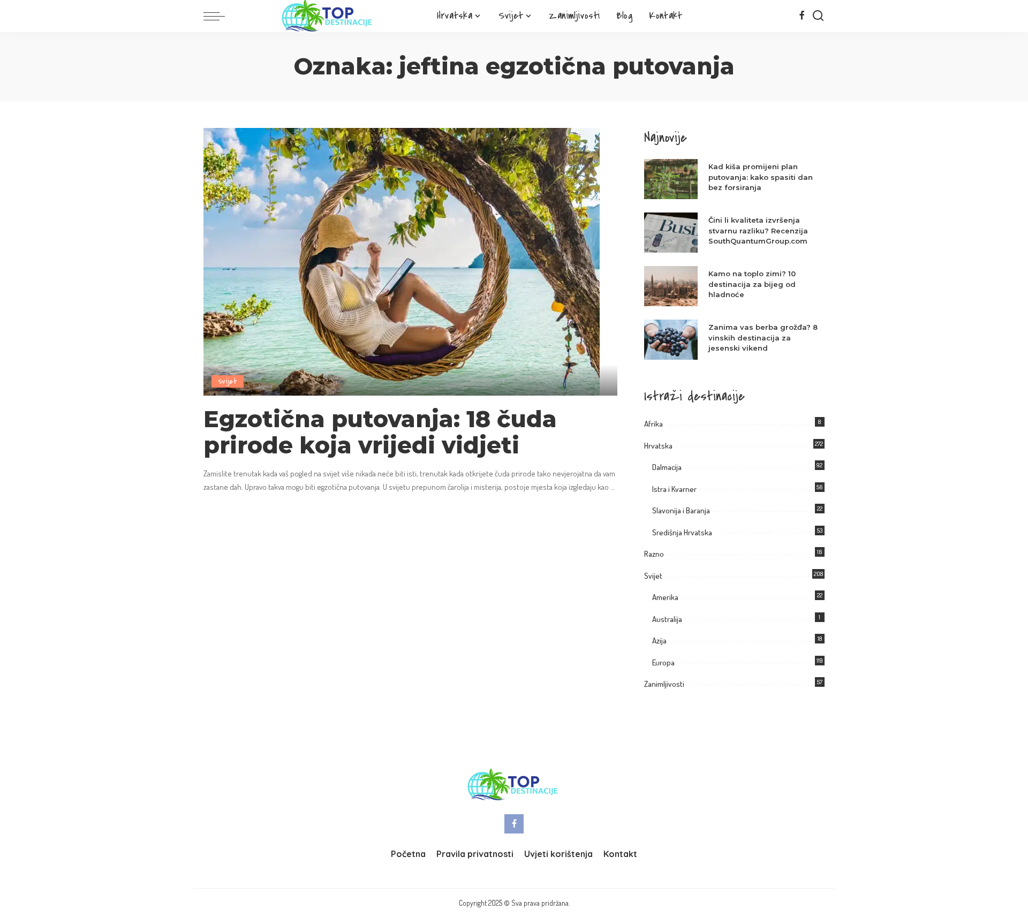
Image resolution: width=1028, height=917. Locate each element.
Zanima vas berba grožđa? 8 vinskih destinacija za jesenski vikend (763, 337)
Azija (659, 640)
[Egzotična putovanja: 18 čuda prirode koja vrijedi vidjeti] (401, 260)
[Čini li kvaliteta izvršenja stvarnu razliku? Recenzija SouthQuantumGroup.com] (671, 233)
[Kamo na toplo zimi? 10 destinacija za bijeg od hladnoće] (671, 286)
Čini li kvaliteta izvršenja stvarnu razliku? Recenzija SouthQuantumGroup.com (758, 230)
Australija (667, 619)
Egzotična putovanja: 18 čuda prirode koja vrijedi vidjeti (380, 432)
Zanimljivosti (664, 684)
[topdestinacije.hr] (328, 16)
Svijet (227, 381)
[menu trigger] (219, 16)
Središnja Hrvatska (682, 532)
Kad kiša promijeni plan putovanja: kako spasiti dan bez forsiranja (760, 177)
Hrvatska (658, 446)
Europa (663, 662)
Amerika (665, 597)
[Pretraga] (818, 16)
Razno (654, 554)
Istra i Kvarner (674, 489)
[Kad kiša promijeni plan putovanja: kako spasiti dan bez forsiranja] (671, 179)
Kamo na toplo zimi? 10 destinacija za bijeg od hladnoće (752, 284)
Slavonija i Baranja (681, 510)
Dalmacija (667, 467)
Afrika (653, 424)
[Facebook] (801, 16)
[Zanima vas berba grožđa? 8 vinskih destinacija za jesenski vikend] (671, 340)
